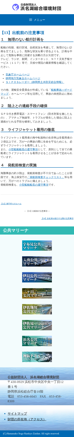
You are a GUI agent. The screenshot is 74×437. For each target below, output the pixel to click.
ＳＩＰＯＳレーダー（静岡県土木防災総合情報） (35, 82)
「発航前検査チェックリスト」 (45, 177)
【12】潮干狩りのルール (11, 204)
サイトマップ (17, 413)
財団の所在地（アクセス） (27, 419)
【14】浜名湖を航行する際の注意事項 (57, 218)
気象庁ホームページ (18, 74)
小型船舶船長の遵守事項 (23, 149)
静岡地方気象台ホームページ (23, 78)
